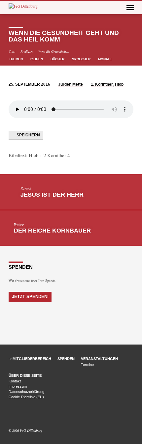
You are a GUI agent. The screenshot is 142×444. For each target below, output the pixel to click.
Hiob (119, 84)
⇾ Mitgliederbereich (30, 359)
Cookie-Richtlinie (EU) (26, 397)
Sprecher (81, 59)
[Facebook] (12, 415)
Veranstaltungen (99, 359)
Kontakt (15, 381)
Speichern (28, 135)
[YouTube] (19, 415)
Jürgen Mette (70, 84)
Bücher (58, 59)
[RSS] (26, 415)
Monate (105, 59)
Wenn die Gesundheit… (53, 51)
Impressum (18, 386)
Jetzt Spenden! (30, 296)
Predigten (26, 51)
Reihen (37, 59)
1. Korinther (102, 84)
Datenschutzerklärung (26, 392)
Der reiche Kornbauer (52, 230)
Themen (16, 59)
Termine (87, 365)
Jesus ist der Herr (52, 194)
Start (12, 51)
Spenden (66, 359)
